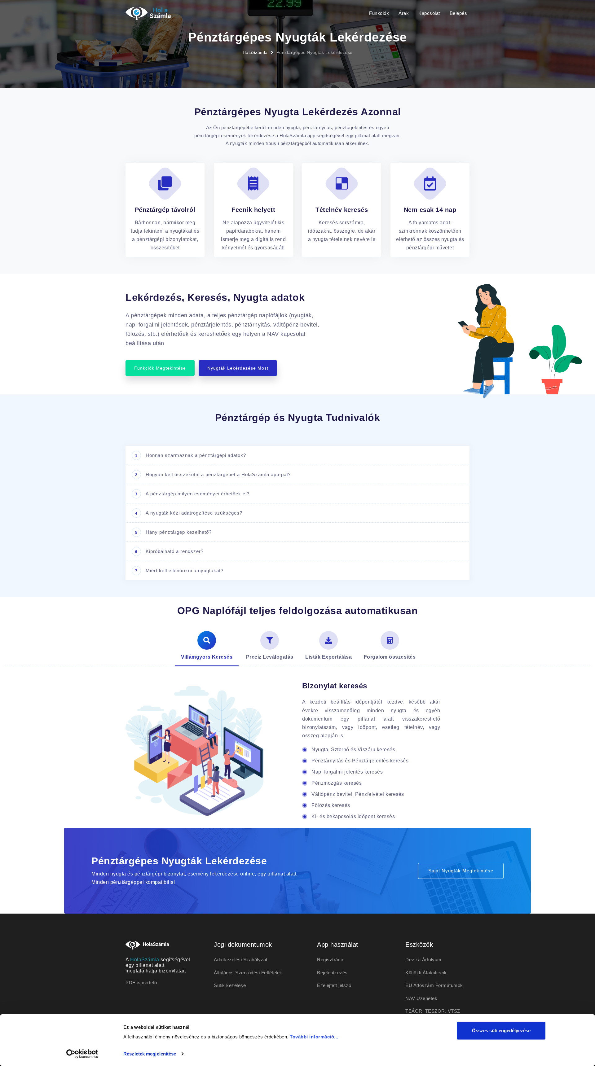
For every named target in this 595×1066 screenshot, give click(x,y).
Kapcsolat (429, 13)
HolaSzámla (255, 52)
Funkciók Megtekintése (160, 368)
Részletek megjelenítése (149, 1053)
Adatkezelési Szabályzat (240, 959)
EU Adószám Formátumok (434, 985)
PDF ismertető (141, 982)
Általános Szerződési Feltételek (248, 972)
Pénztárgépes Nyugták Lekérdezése (314, 52)
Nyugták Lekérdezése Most (237, 368)
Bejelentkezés (332, 972)
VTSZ (454, 1011)
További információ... (314, 1036)
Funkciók (379, 13)
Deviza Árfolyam (423, 959)
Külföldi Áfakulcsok (426, 972)
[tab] (207, 646)
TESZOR (435, 1011)
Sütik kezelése (230, 985)
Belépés (458, 13)
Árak (404, 13)
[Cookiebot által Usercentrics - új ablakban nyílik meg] (82, 1054)
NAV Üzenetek (421, 998)
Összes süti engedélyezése (501, 1030)
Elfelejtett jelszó (334, 985)
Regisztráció (330, 959)
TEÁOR (413, 1011)
